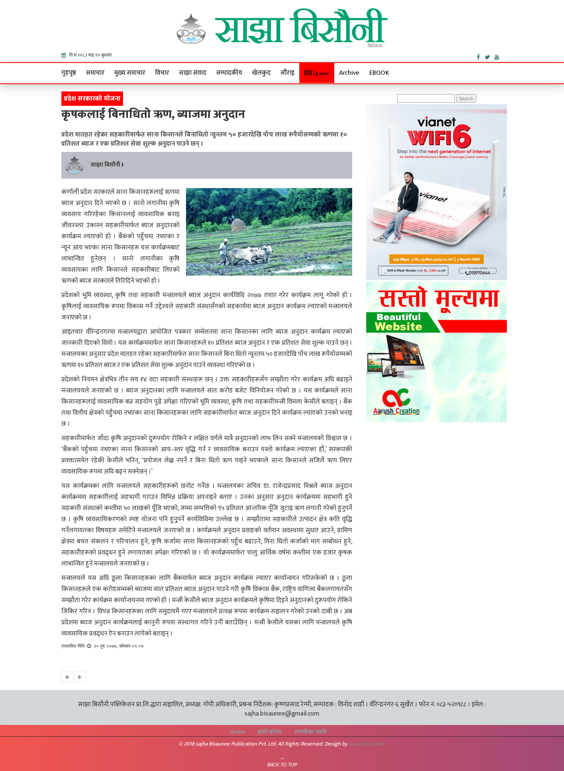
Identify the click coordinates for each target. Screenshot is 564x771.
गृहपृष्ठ (68, 72)
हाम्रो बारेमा (270, 732)
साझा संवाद (192, 72)
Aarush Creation (367, 743)
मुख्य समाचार (129, 72)
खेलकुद (261, 72)
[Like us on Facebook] (481, 55)
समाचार (95, 72)
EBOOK (379, 72)
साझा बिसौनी (105, 165)
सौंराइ (287, 72)
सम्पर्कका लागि (310, 732)
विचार (162, 72)
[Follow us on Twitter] (489, 55)
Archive (349, 72)
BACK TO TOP (282, 764)
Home (237, 732)
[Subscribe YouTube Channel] (498, 55)
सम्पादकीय (229, 72)
